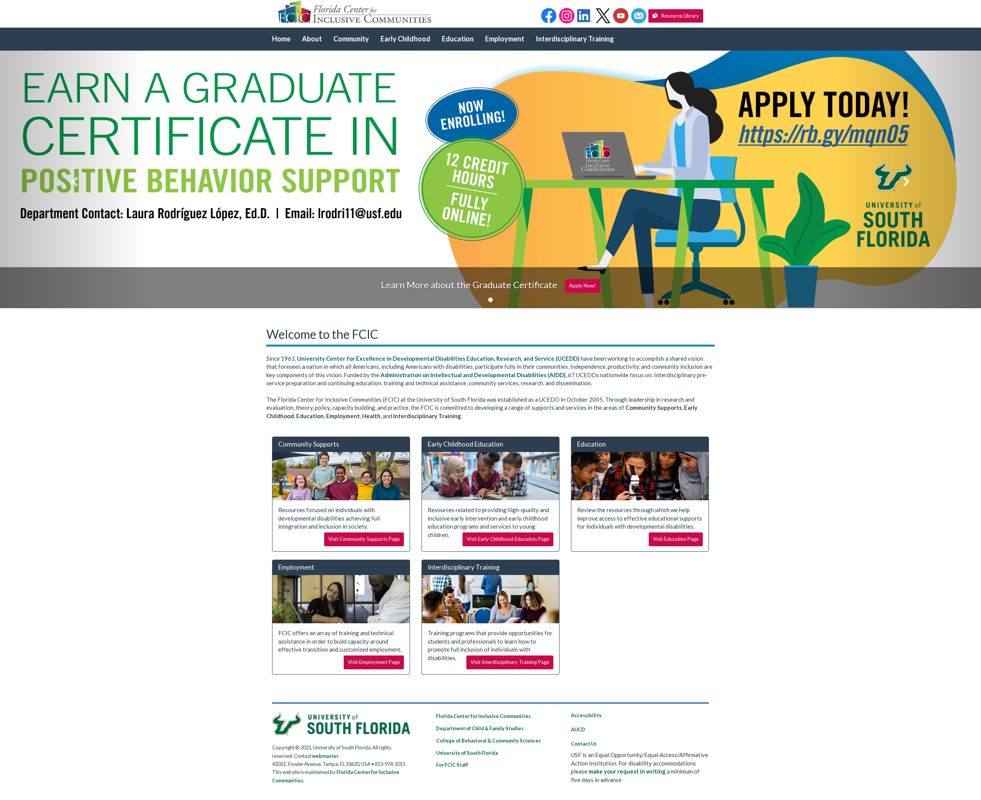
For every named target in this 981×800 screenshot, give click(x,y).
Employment (504, 38)
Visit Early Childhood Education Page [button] (508, 539)
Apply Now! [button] (582, 286)
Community (351, 38)
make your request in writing (627, 771)
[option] (490, 179)
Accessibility (586, 715)
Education (458, 38)
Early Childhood (405, 38)
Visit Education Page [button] (676, 539)
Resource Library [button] (680, 16)
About (312, 38)
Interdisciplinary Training (575, 38)
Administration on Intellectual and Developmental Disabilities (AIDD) (473, 374)
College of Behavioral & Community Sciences (488, 741)
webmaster (325, 756)
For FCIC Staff (452, 765)
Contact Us (584, 744)
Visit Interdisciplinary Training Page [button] (510, 662)
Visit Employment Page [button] (374, 662)
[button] (548, 15)
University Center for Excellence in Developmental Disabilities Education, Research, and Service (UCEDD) (438, 358)
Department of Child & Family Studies (479, 728)
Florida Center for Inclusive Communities (483, 716)
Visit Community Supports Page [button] (364, 539)
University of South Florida (467, 753)
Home (281, 38)
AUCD (578, 729)
